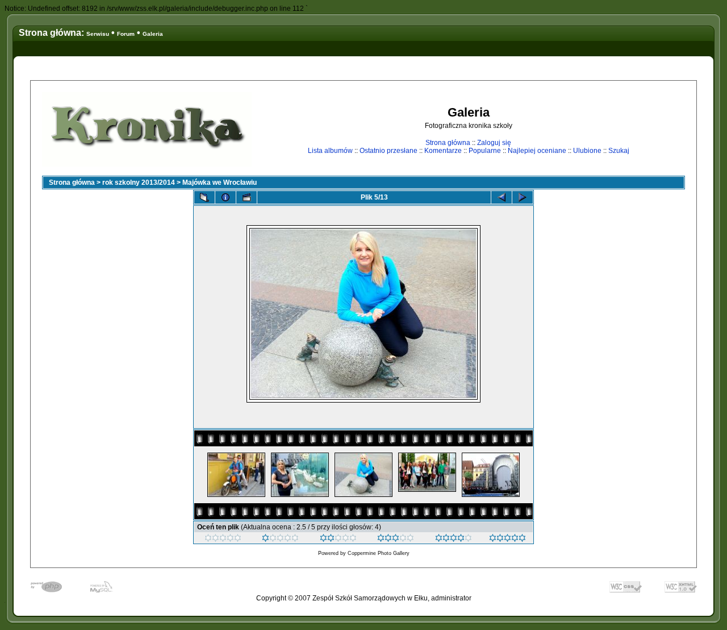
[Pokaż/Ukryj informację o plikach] (225, 197)
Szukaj (618, 151)
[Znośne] (338, 540)
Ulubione (587, 151)
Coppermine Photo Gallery (379, 553)
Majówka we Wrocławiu (219, 182)
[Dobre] (395, 540)
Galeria (153, 34)
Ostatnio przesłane (388, 151)
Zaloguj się (494, 143)
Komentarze (443, 151)
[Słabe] (280, 540)
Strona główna (447, 143)
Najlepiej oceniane (537, 151)
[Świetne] (507, 540)
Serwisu (97, 34)
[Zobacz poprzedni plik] (501, 197)
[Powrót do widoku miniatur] (204, 197)
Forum (126, 34)
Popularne (485, 151)
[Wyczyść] (222, 540)
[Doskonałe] (453, 540)
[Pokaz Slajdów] (246, 197)
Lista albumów (330, 151)
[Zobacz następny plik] (522, 197)
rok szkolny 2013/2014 (138, 182)
